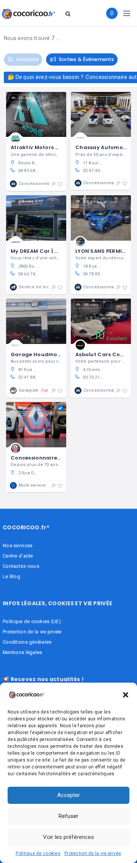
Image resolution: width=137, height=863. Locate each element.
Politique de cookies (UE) (32, 621)
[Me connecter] (112, 13)
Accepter (68, 795)
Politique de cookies (38, 853)
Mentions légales (22, 652)
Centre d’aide (18, 556)
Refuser (68, 816)
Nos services (17, 545)
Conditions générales (27, 642)
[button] (125, 695)
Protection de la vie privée (92, 853)
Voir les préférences (68, 837)
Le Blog (11, 576)
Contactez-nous (21, 566)
